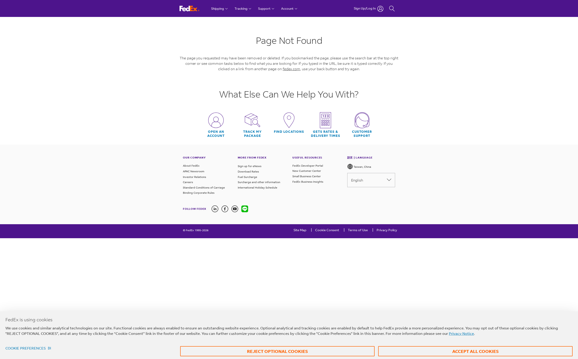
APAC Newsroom (193, 171)
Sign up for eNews (249, 166)
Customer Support (362, 134)
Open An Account (216, 134)
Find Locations (289, 132)
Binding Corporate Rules (198, 192)
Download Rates (248, 171)
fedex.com (291, 68)
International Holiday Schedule (257, 187)
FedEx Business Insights (307, 181)
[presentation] (244, 208)
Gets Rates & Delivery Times (325, 134)
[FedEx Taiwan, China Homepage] (193, 8)
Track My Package (252, 134)
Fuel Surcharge (247, 177)
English (357, 180)
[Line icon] (244, 208)
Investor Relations (194, 177)
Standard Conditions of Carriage (204, 187)
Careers (188, 182)
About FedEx (191, 165)
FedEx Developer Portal (307, 165)
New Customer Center (306, 171)
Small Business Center (306, 176)
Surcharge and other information (259, 182)
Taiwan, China (362, 166)
